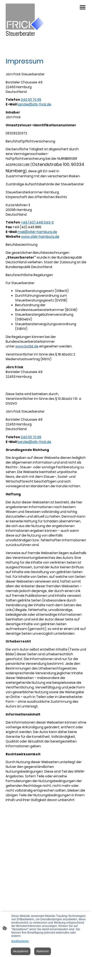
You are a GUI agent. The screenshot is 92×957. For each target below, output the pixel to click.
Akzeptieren (20, 951)
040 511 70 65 (31, 99)
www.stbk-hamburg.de (40, 236)
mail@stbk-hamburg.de (37, 232)
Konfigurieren (20, 941)
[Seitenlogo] (25, 20)
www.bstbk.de (26, 346)
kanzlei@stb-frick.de (34, 104)
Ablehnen (42, 951)
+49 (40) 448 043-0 (37, 222)
